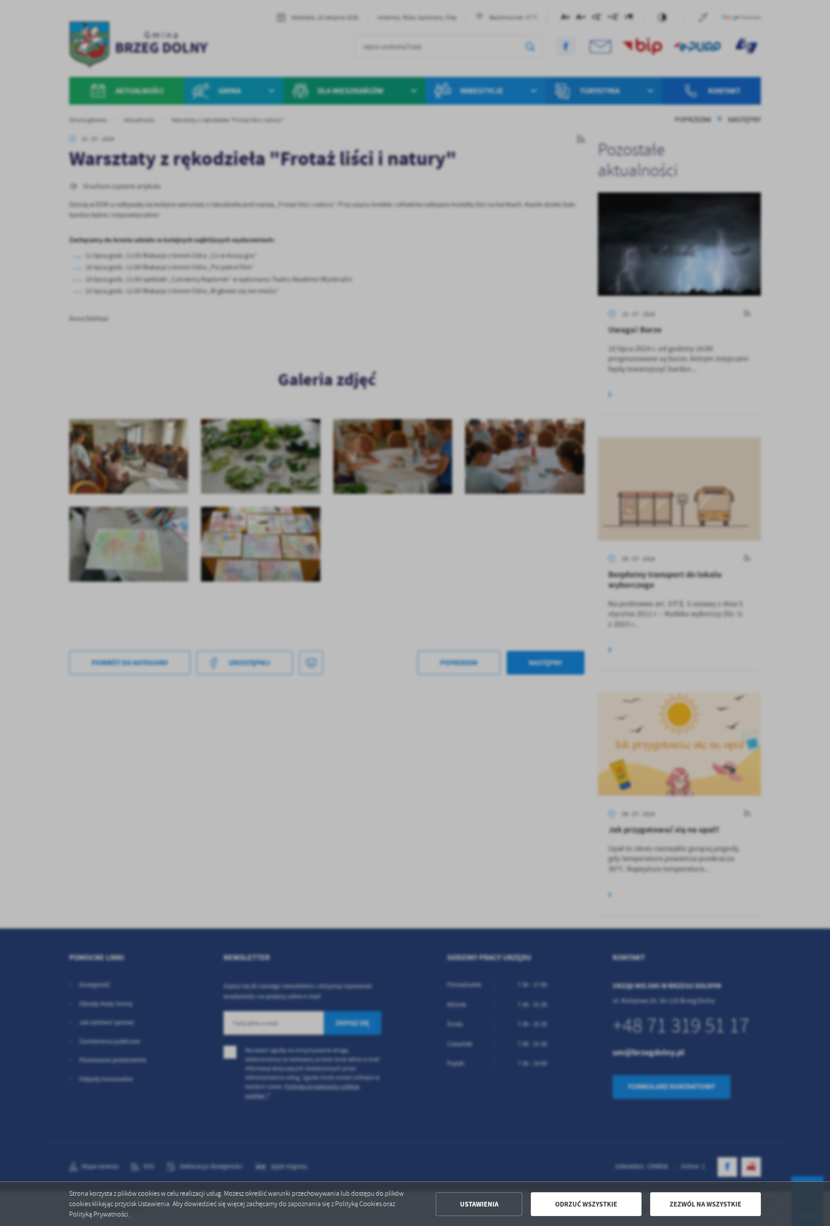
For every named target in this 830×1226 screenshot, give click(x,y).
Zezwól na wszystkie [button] (705, 1204)
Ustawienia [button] (479, 1204)
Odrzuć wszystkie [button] (586, 1204)
